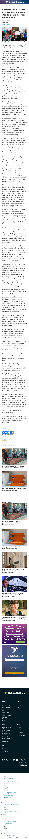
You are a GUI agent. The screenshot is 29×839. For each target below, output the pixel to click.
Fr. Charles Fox (8, 807)
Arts (3, 713)
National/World (6, 24)
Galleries (19, 707)
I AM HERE (8, 797)
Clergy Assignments (7, 715)
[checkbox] (14, 669)
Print (5, 439)
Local (3, 704)
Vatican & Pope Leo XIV (7, 708)
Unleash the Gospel (10, 826)
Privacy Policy (15, 663)
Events (4, 720)
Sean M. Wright (6, 738)
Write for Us (5, 751)
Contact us (19, 729)
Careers (19, 738)
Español (4, 718)
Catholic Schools (6, 712)
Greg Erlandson (9, 809)
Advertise (4, 750)
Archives (19, 730)
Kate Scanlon (6, 20)
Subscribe (4, 748)
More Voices (5, 741)
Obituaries (4, 717)
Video (18, 704)
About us (19, 727)
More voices (8, 813)
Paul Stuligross (5, 739)
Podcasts (19, 705)
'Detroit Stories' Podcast (10, 792)
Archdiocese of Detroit (20, 733)
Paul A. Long (5, 736)
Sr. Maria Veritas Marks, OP (6, 731)
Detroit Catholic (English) (9, 835)
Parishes (19, 737)
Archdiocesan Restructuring (12, 781)
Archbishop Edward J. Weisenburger (7, 728)
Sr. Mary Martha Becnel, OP (6, 734)
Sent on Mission (9, 795)
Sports (3, 710)
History (7, 799)
